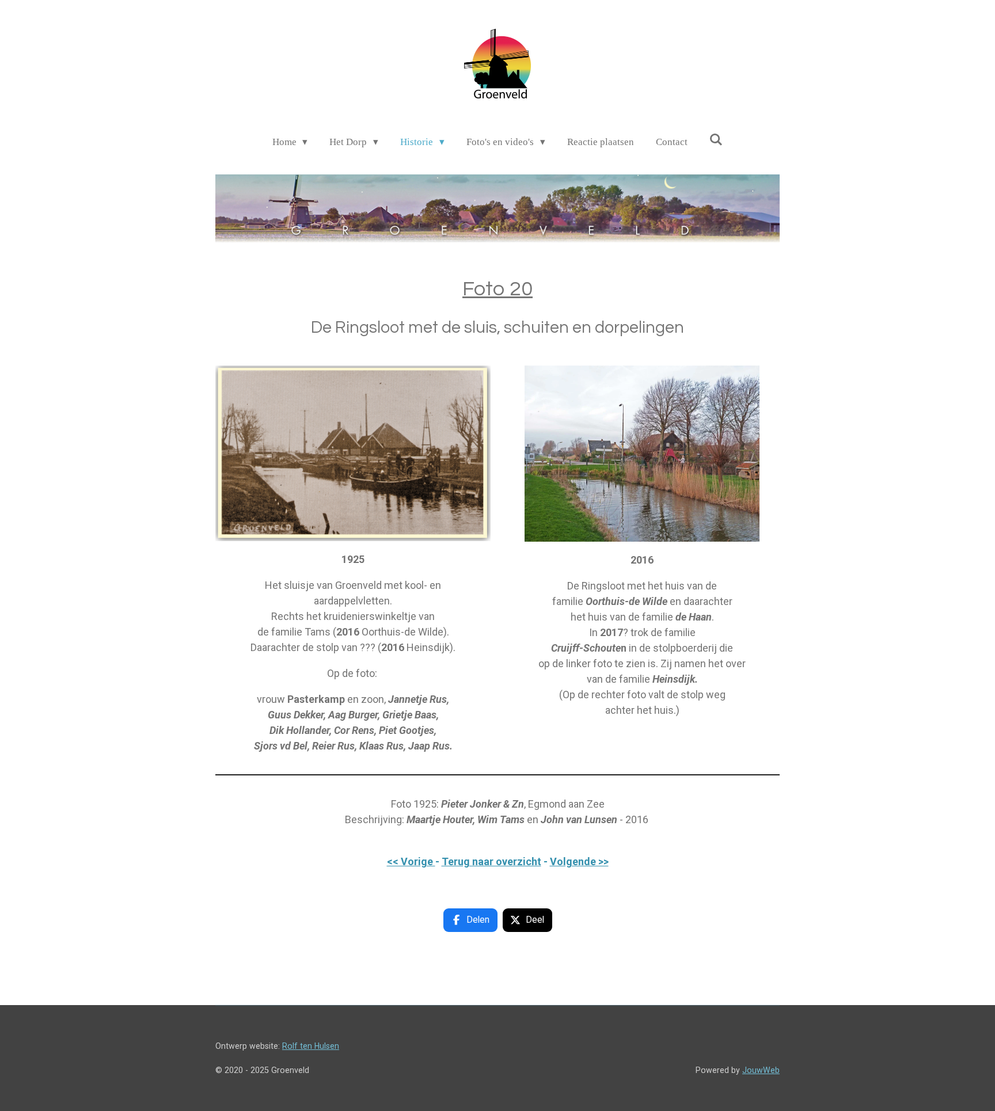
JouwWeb (761, 1070)
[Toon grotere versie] (353, 453)
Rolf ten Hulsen (310, 1046)
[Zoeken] (716, 140)
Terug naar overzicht (491, 861)
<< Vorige (411, 861)
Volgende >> (579, 861)
